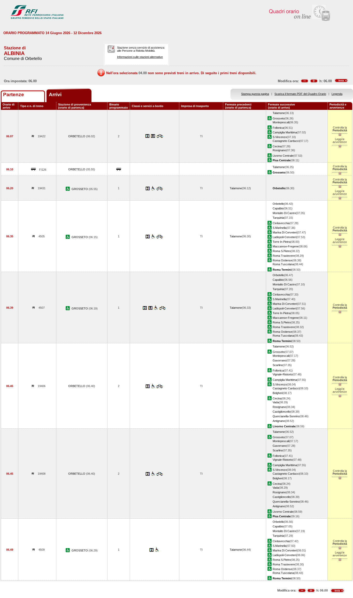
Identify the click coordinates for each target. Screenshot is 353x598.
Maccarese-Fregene (285, 246)
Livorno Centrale (283, 155)
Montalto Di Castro (284, 213)
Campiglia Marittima (285, 132)
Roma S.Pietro (282, 251)
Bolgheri (278, 393)
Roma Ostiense (282, 260)
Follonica (278, 127)
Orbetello (278, 203)
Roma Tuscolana (283, 264)
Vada (276, 402)
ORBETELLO (77, 136)
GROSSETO (80, 189)
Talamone (279, 113)
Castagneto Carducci (286, 140)
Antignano (279, 420)
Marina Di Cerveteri (285, 232)
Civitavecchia (281, 223)
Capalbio (278, 208)
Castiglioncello (281, 411)
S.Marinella (279, 227)
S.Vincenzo (280, 137)
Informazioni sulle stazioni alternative (140, 56)
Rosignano (279, 150)
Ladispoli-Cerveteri (284, 237)
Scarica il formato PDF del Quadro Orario (300, 93)
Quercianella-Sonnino (286, 416)
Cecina (277, 146)
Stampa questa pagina (255, 93)
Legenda (337, 93)
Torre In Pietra (281, 241)
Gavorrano (279, 360)
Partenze (13, 94)
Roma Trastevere (284, 255)
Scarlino (278, 365)
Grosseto (279, 118)
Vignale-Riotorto (283, 374)
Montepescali (281, 122)
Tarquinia (278, 217)
